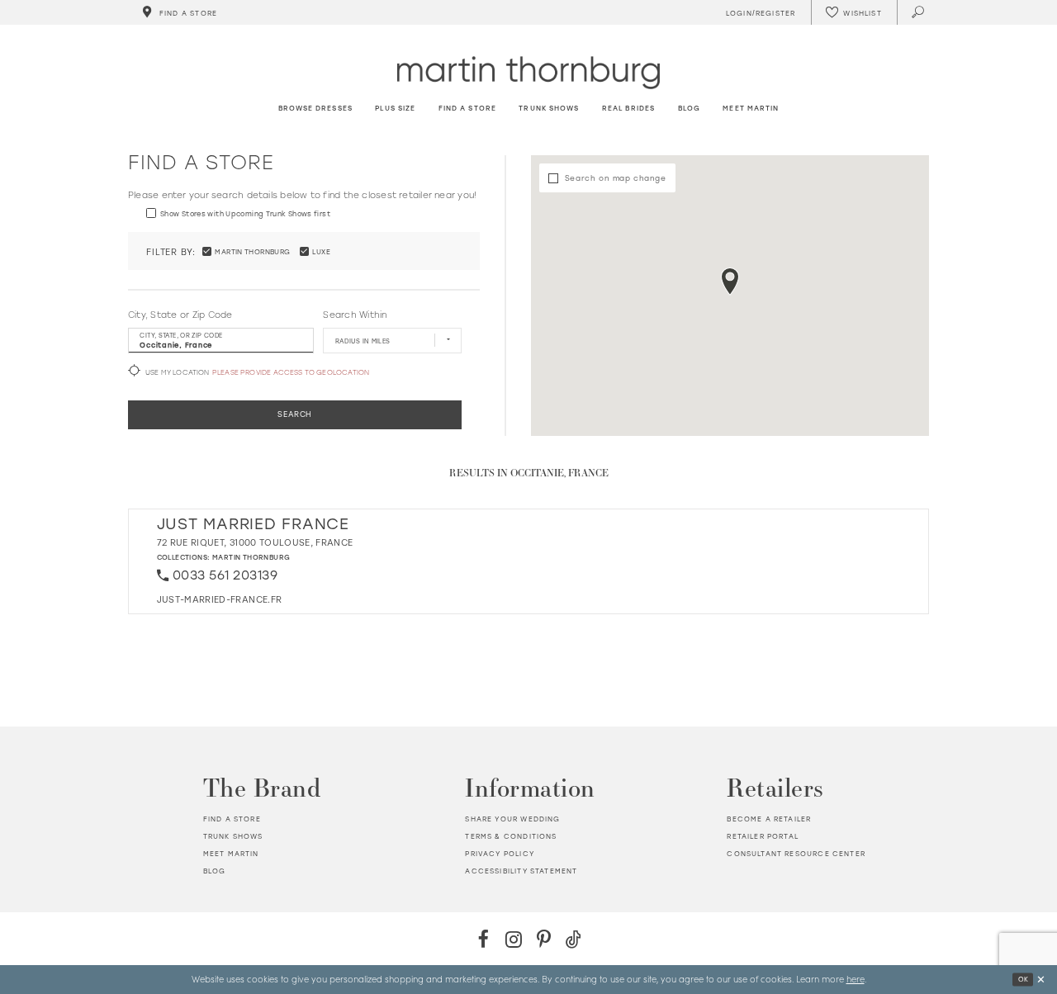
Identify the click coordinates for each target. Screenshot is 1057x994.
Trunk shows (233, 835)
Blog (214, 870)
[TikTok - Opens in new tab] (573, 939)
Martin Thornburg (251, 556)
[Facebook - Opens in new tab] (483, 939)
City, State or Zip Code (180, 314)
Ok (1023, 979)
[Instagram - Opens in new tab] (513, 939)
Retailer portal (763, 835)
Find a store (232, 818)
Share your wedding (512, 818)
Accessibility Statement (521, 870)
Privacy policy (499, 853)
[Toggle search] (919, 12)
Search (294, 414)
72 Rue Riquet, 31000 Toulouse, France (255, 542)
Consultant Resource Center (796, 853)
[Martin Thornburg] (528, 72)
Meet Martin (231, 853)
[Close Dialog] (1041, 979)
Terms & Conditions (511, 835)
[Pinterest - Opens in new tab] (543, 939)
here (855, 979)
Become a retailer (769, 818)
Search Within (354, 314)
